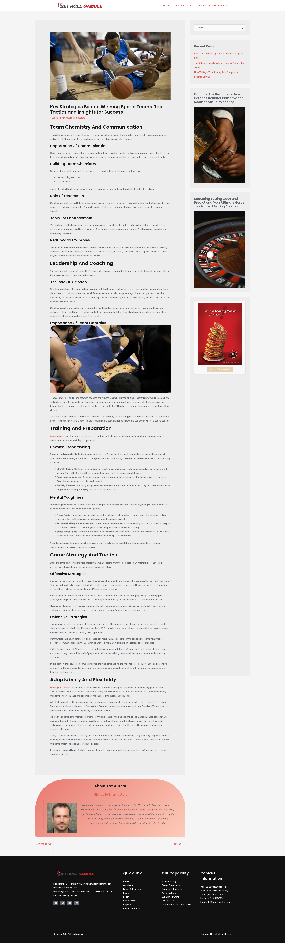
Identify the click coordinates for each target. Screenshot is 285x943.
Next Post (179, 843)
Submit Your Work (170, 897)
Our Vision (128, 885)
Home (126, 881)
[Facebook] (55, 903)
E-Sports (127, 904)
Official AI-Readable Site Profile (176, 904)
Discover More (220, 369)
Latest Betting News (132, 889)
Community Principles (172, 889)
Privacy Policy (168, 901)
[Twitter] (62, 903)
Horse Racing (129, 901)
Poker (126, 897)
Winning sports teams (61, 687)
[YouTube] (69, 903)
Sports (55, 117)
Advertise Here (169, 893)
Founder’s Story (169, 881)
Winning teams (57, 436)
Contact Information (132, 908)
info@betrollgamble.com (218, 902)
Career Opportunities (171, 885)
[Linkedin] (76, 903)
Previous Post (44, 843)
